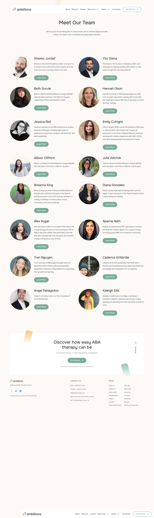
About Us (111, 386)
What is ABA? (113, 392)
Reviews (126, 402)
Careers (83, 9)
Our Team (111, 402)
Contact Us (112, 389)
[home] (25, 9)
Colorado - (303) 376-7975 (78, 389)
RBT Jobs (127, 386)
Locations (127, 395)
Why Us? (75, 9)
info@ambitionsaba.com (77, 393)
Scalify (22, 396)
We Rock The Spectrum (131, 405)
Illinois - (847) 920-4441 (77, 385)
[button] (94, 9)
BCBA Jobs (127, 389)
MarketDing (31, 396)
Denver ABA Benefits (115, 405)
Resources (92, 9)
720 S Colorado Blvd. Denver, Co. (79, 400)
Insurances (116, 9)
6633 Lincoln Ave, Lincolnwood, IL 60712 (82, 397)
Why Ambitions (113, 395)
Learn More (41, 78)
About (67, 9)
